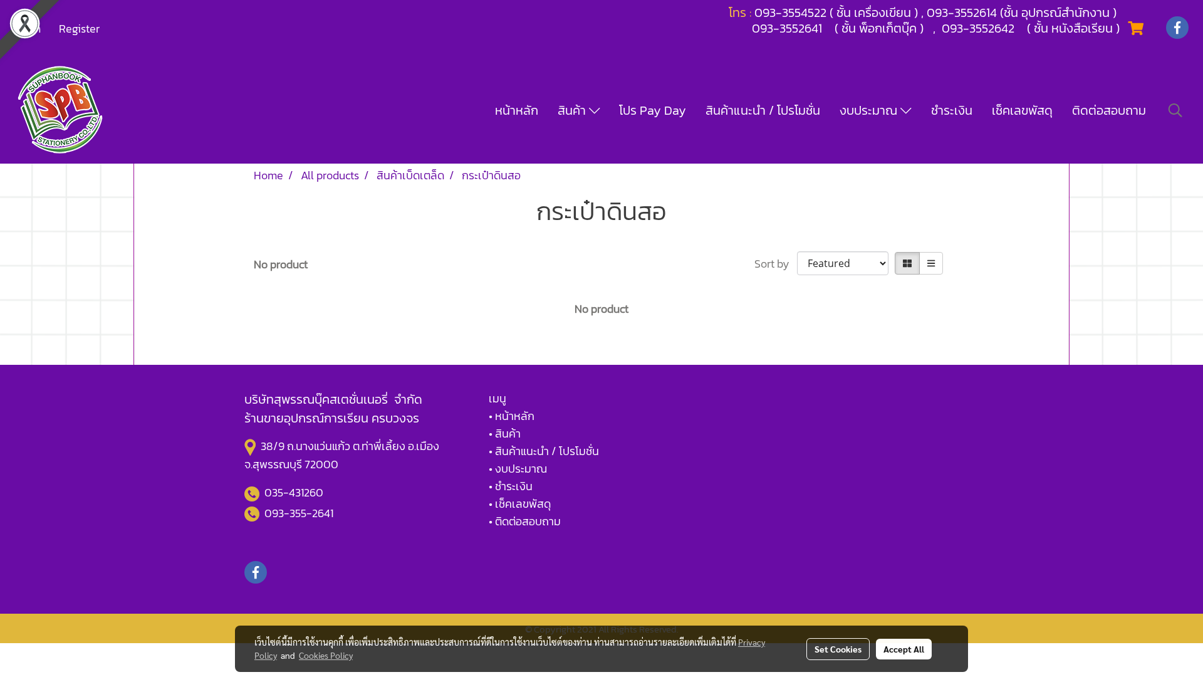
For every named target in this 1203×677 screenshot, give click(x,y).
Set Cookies (838, 648)
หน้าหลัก (516, 110)
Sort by (775, 263)
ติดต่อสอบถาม (1109, 110)
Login (27, 28)
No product (281, 264)
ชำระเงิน (951, 110)
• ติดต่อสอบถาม (525, 521)
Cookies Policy (326, 655)
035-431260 (295, 492)
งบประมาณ (870, 110)
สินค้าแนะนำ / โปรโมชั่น (763, 110)
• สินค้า (505, 433)
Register (79, 28)
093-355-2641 (298, 513)
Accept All (903, 648)
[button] (1175, 110)
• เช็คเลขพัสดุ (520, 503)
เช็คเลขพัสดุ (1022, 110)
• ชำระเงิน (511, 486)
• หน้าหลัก (511, 415)
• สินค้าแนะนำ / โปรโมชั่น (544, 451)
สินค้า (573, 110)
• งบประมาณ (518, 468)
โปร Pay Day (652, 110)
